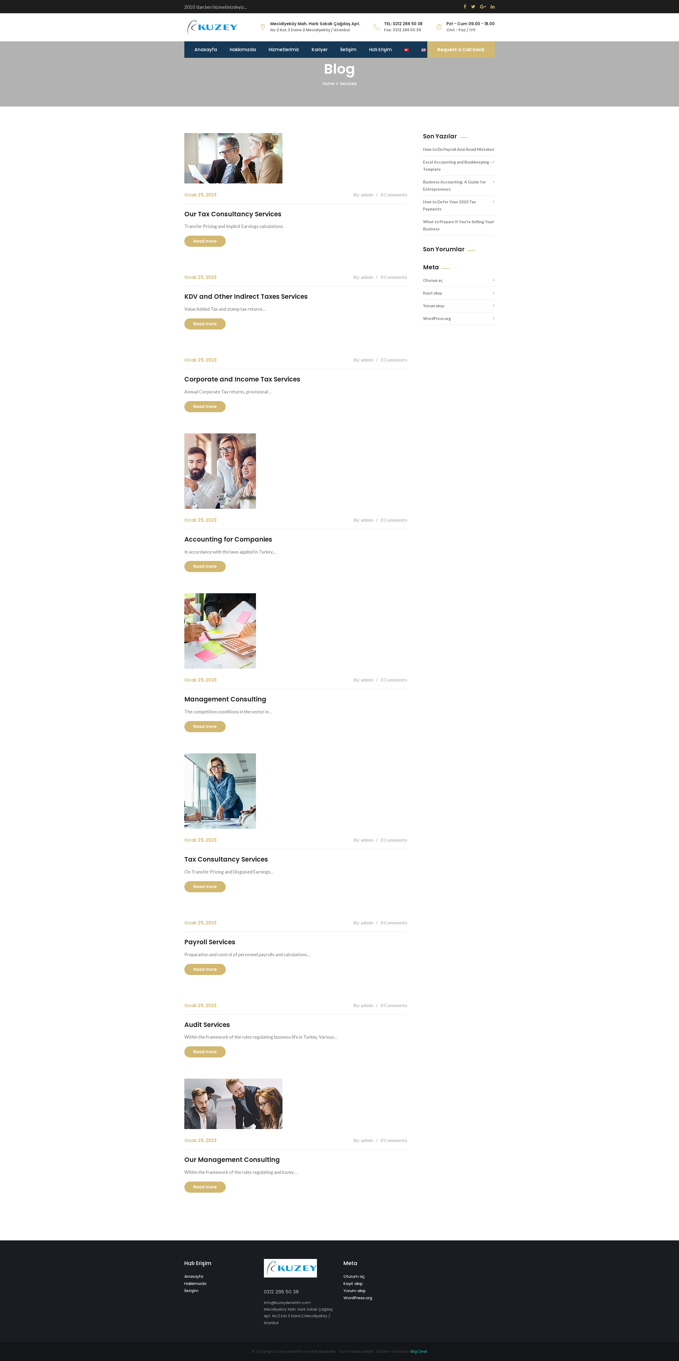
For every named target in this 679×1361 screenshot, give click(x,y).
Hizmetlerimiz (284, 49)
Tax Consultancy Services (226, 859)
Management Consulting (225, 699)
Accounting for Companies (228, 539)
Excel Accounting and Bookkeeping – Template (457, 166)
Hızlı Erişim (380, 49)
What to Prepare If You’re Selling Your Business (458, 225)
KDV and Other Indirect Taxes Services (246, 296)
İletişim (348, 49)
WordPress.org (437, 318)
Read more (205, 241)
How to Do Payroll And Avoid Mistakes (458, 149)
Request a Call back (461, 49)
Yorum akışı (433, 305)
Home (328, 83)
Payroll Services (209, 942)
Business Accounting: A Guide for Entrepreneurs (454, 185)
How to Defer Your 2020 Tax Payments (449, 205)
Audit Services (207, 1024)
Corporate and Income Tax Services (242, 379)
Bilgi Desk (419, 1351)
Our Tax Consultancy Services (232, 214)
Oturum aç (433, 280)
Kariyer (320, 49)
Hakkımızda (243, 49)
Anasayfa (205, 49)
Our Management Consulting (232, 1159)
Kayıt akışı (432, 293)
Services (348, 83)
